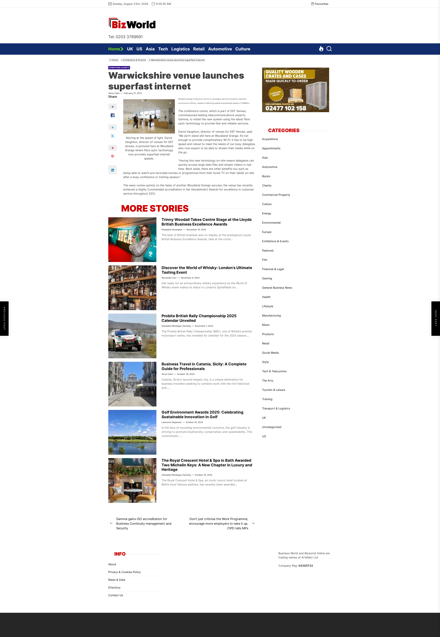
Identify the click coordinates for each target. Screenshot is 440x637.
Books (266, 176)
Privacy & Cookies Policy (124, 572)
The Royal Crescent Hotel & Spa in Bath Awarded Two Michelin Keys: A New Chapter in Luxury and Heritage (207, 465)
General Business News (277, 287)
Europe (266, 232)
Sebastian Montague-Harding (176, 326)
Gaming (267, 278)
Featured (267, 250)
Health (266, 297)
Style (265, 362)
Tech (163, 48)
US (139, 48)
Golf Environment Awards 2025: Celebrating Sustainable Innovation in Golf (202, 414)
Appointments (271, 148)
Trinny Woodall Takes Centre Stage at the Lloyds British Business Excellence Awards (207, 221)
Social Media (270, 352)
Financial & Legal (273, 269)
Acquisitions (270, 139)
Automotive (220, 48)
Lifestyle (267, 306)
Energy (266, 213)
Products (268, 334)
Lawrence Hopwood (171, 422)
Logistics (180, 48)
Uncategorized (271, 427)
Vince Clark (167, 374)
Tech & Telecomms (274, 371)
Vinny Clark (114, 93)
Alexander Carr (169, 277)
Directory (114, 587)
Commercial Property (276, 194)
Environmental (271, 222)
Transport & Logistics (276, 408)
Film (264, 259)
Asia (150, 48)
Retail (199, 48)
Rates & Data (116, 579)
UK (130, 48)
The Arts (267, 380)
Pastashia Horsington (172, 229)
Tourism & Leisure (273, 390)
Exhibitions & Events (119, 68)
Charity (267, 185)
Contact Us (115, 595)
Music (266, 324)
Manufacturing (271, 315)
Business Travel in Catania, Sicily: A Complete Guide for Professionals (204, 366)
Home (114, 48)
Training (267, 399)
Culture (242, 48)
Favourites (321, 4)
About (112, 564)
